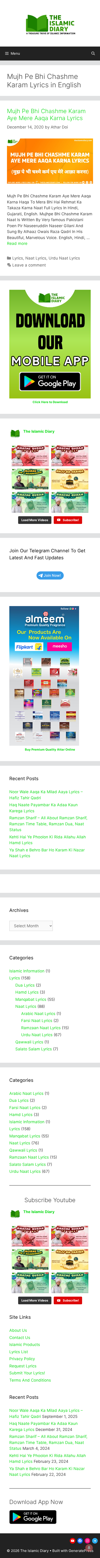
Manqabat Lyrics (30, 999)
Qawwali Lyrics (29, 1042)
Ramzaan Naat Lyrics (41, 1027)
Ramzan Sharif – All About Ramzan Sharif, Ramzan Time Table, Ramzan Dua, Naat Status (48, 824)
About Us (18, 1330)
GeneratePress (81, 1550)
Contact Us (19, 1337)
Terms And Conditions (30, 1380)
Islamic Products (24, 1344)
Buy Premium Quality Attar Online (50, 749)
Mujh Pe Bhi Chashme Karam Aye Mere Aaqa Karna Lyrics (46, 114)
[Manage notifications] (89, 1547)
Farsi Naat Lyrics (36, 1020)
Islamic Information (26, 971)
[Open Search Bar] (93, 54)
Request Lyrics (23, 1366)
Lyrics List (18, 1351)
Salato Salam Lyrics (33, 1049)
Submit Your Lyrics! (27, 1373)
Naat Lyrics (35, 258)
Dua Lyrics (25, 985)
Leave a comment (29, 265)
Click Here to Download (50, 402)
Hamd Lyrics (27, 992)
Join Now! (52, 575)
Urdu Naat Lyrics (64, 258)
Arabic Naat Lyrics (38, 1013)
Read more (17, 243)
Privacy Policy (22, 1358)
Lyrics (17, 258)
